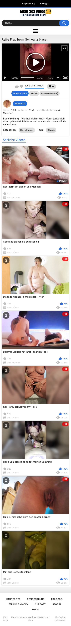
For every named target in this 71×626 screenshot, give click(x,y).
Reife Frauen (26, 130)
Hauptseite (13, 599)
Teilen (34, 93)
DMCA (35, 609)
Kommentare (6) (49, 93)
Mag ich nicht (21, 86)
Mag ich (17, 86)
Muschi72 (20, 103)
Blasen (51, 130)
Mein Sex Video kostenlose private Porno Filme (30, 619)
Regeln (57, 604)
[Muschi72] (7, 104)
